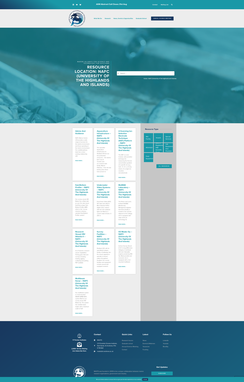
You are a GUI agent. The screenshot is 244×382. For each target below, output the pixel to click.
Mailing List (164, 5)
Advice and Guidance (80, 132)
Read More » (79, 160)
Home (145, 78)
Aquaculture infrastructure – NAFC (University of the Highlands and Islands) (104, 137)
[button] (172, 4)
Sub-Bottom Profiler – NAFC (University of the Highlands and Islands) (82, 190)
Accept (145, 379)
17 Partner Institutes (79, 340)
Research (108, 18)
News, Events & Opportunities (123, 18)
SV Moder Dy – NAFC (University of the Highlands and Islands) (125, 237)
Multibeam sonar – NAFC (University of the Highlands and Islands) (81, 283)
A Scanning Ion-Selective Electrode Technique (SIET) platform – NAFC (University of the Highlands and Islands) (125, 141)
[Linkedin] (73, 4)
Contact (154, 5)
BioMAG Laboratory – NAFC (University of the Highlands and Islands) (124, 191)
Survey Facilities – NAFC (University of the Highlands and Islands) (103, 238)
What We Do (98, 18)
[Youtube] (76, 4)
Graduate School (141, 18)
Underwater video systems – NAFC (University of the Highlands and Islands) (103, 191)
